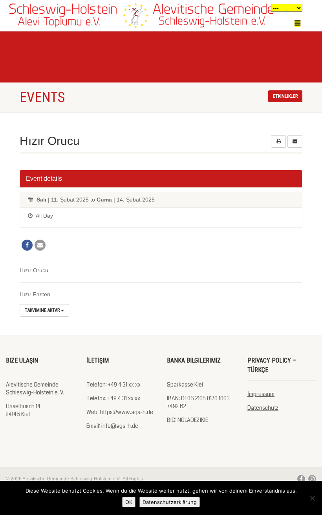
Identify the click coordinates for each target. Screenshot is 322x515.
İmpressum (260, 394)
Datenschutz (262, 408)
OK (128, 502)
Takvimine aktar (43, 310)
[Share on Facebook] (27, 245)
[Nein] (312, 498)
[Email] (40, 245)
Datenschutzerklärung (170, 502)
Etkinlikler (285, 96)
